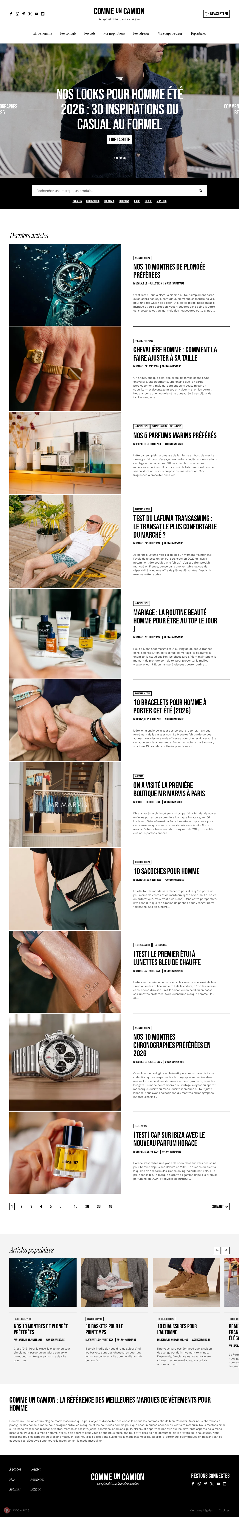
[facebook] (11, 13)
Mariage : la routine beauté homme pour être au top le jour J (175, 621)
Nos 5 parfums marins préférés (174, 436)
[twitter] (30, 13)
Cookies (224, 1510)
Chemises (109, 201)
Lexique (35, 1489)
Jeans (137, 201)
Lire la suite (13, 123)
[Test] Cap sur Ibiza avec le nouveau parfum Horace (169, 1139)
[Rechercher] (200, 191)
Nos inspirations (114, 33)
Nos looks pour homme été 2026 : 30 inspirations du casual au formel (119, 109)
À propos (15, 1469)
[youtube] (36, 13)
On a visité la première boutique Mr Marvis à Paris (169, 790)
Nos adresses (141, 33)
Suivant (218, 1206)
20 (87, 1206)
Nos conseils (68, 33)
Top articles (198, 33)
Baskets (77, 201)
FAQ (12, 1479)
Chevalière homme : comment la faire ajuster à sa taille (175, 354)
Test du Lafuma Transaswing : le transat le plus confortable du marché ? (175, 527)
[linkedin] (42, 13)
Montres (162, 201)
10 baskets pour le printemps (104, 1329)
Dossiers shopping (18, 95)
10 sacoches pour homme (166, 871)
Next (226, 1250)
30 (99, 1206)
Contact (35, 1469)
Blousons (124, 201)
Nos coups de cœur (170, 33)
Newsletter (219, 14)
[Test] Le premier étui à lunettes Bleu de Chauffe (167, 958)
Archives (15, 1489)
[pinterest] (23, 13)
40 (110, 1206)
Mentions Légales (201, 1510)
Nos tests (89, 33)
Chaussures (93, 201)
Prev (217, 1250)
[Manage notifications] (7, 1510)
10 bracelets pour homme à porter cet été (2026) (170, 707)
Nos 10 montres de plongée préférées (169, 271)
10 (75, 1206)
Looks (119, 79)
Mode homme (42, 33)
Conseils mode (227, 95)
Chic (215, 95)
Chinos (148, 201)
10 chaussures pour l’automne (177, 1329)
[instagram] (17, 13)
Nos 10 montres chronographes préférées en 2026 (172, 1045)
